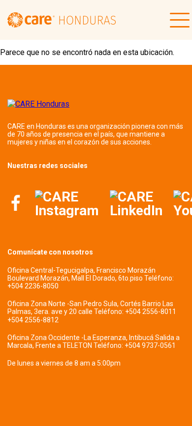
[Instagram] (67, 204)
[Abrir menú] (177, 20)
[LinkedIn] (136, 204)
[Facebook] (15, 204)
